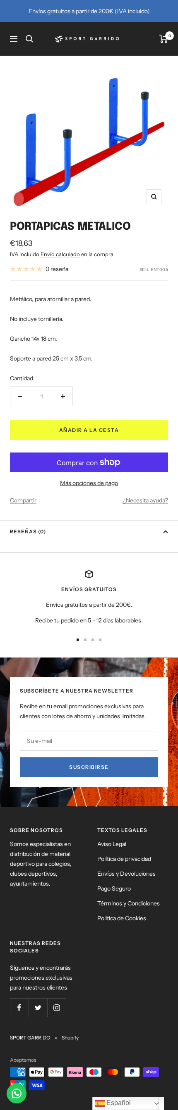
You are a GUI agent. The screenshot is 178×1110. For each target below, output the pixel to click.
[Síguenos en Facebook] (19, 1007)
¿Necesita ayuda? (145, 500)
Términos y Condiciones (128, 903)
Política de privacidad (124, 859)
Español (118, 1102)
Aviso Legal (111, 844)
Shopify (70, 1038)
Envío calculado (60, 254)
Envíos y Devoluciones (126, 873)
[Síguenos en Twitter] (38, 1007)
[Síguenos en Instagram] (56, 1007)
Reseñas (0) (28, 531)
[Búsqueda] (29, 38)
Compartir (23, 500)
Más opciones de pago (89, 483)
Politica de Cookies (121, 918)
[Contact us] (16, 1093)
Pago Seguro (114, 888)
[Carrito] (163, 39)
